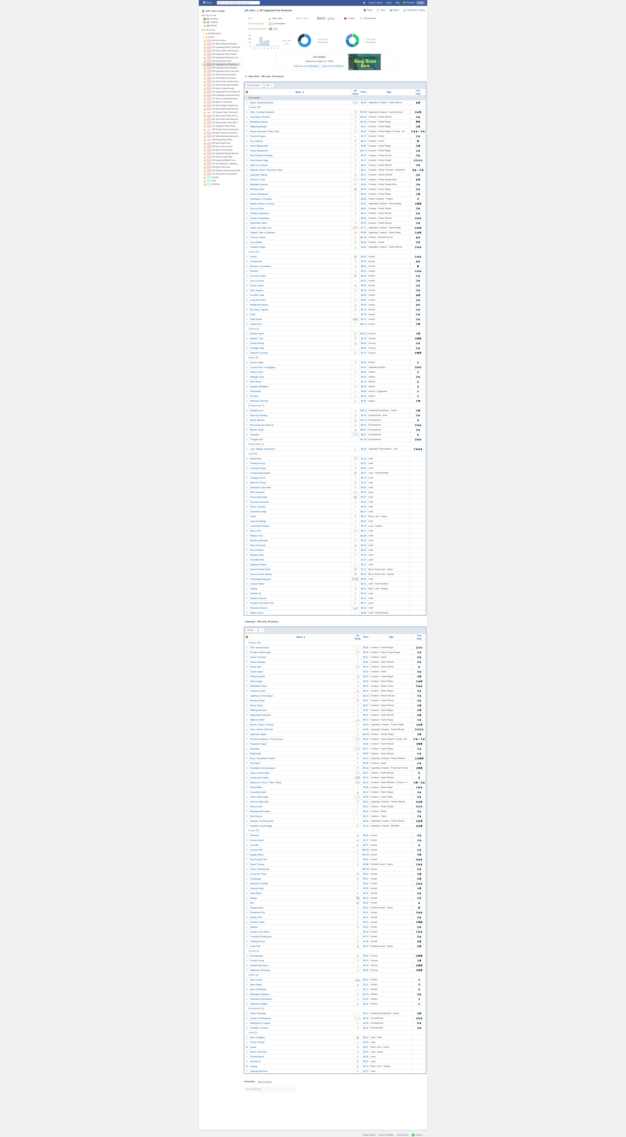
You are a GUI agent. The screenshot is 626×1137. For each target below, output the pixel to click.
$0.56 (365, 787)
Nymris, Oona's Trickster (262, 724)
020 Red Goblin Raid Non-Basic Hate (226, 109)
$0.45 (363, 131)
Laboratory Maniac (259, 174)
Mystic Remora (257, 420)
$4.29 (363, 223)
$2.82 (363, 203)
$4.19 (363, 126)
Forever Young (257, 960)
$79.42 (366, 768)
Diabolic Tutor (256, 338)
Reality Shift (256, 917)
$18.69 (366, 734)
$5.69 (363, 391)
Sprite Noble (256, 787)
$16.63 (363, 333)
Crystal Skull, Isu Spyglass (263, 367)
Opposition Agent (258, 734)
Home (209, 2)
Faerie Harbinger (258, 662)
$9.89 (363, 612)
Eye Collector (256, 141)
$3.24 (363, 213)
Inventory (214, 19)
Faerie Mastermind (259, 150)
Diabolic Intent (257, 333)
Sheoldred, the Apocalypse (263, 768)
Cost (418, 90)
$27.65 (366, 854)
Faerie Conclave (258, 506)
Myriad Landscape (259, 540)
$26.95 (363, 535)
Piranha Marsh (257, 1056)
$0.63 (363, 362)
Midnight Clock (257, 377)
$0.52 (363, 463)
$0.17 (365, 720)
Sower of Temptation (260, 218)
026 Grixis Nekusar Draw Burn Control (226, 133)
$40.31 (363, 324)
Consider (254, 845)
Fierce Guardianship (259, 869)
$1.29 (363, 338)
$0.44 (365, 667)
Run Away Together (259, 309)
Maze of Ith (255, 531)
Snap (252, 314)
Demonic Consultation (260, 266)
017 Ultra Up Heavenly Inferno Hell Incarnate (226, 98)
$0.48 (363, 343)
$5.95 (363, 300)
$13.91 (366, 994)
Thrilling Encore (257, 941)
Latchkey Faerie (257, 691)
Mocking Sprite (257, 189)
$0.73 (363, 477)
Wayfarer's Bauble (258, 1004)
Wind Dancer (256, 816)
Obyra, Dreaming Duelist (261, 102)
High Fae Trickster (259, 165)
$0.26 (365, 898)
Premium (418, 1135)
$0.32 (363, 492)
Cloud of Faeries (258, 136)
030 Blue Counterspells (222, 150)
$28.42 (366, 850)
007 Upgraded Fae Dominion (225, 64)
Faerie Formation (258, 657)
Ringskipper (255, 753)
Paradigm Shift (257, 348)
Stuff (214, 181)
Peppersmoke (256, 907)
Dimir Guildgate (257, 1037)
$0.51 (365, 657)
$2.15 (365, 826)
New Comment (264, 1081)
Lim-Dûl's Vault (257, 295)
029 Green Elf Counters (222, 146)
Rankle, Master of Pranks (262, 203)
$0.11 (363, 516)
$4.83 (363, 247)
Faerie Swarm (256, 671)
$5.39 (363, 290)
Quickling (254, 748)
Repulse (254, 927)
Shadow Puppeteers (259, 213)
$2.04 (365, 1052)
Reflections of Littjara (260, 1023)
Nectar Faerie (256, 705)
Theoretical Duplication (261, 936)
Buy (332, 18)
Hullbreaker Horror (258, 686)
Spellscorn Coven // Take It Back (266, 782)
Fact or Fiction (257, 280)
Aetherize (254, 835)
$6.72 (363, 564)
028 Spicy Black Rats (221, 143)
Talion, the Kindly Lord (260, 227)
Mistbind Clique (257, 700)
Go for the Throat (258, 874)
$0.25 (365, 782)
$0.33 (363, 319)
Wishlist (213, 25)
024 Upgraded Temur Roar (224, 126)
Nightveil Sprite (257, 720)
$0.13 (365, 758)
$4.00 (363, 146)
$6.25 (365, 686)
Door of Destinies (258, 989)
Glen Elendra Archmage (261, 155)
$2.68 (363, 261)
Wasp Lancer (256, 806)
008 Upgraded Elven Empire (224, 68)
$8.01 (363, 208)
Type (389, 92)
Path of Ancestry (258, 545)
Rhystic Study (257, 430)
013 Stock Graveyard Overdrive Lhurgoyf (226, 85)
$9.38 (363, 449)
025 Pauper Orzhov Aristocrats (225, 129)
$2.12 (365, 1071)
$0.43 (363, 377)
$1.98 (363, 401)
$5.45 (363, 348)
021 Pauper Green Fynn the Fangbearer (226, 112)
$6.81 (363, 266)
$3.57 (365, 700)
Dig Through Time (258, 859)
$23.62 (366, 695)
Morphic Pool (256, 535)
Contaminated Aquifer (260, 473)
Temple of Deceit (258, 598)
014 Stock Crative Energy (223, 88)
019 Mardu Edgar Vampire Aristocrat (226, 105)
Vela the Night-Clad (259, 801)
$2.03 (363, 367)
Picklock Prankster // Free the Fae (266, 739)
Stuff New (216, 184)
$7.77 (363, 227)
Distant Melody (257, 343)
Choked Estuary (257, 463)
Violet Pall (255, 946)
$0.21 (365, 816)
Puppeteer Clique (258, 744)
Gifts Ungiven (256, 290)
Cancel (253, 256)
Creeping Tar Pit (257, 477)
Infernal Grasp (257, 888)
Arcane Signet (257, 362)
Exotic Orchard (257, 1042)
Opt (252, 903)
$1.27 (363, 160)
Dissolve (254, 271)
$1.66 (365, 729)
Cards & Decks (375, 2)
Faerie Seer (255, 667)
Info (275, 29)
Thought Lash (256, 439)
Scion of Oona (257, 208)
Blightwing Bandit (258, 126)
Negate (253, 898)
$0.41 (363, 584)
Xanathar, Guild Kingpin (261, 826)
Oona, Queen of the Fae (261, 729)
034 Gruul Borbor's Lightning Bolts (226, 164)
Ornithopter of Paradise (261, 199)
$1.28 (363, 458)
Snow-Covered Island (260, 569)
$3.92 (365, 662)
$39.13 (363, 410)
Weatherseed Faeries (260, 811)
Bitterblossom (256, 410)
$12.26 (363, 439)
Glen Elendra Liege (259, 160)
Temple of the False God (262, 603)
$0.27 (363, 497)
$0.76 (363, 506)
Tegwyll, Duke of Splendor (262, 232)
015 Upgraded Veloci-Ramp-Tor (226, 92)
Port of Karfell (256, 550)
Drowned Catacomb (259, 502)
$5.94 (363, 184)
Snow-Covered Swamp (261, 574)
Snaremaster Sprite (259, 777)
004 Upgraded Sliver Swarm (224, 54)
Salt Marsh (255, 1061)
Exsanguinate (256, 955)
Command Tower (258, 468)
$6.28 (365, 1018)
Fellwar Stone (256, 372)
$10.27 (363, 511)
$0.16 (363, 309)
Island (253, 516)
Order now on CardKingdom (306, 66)
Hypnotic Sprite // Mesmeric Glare (266, 170)
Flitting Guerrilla (257, 676)
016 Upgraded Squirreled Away (226, 95)
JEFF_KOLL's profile (215, 11)
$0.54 (365, 821)
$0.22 (363, 598)
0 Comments (370, 18)
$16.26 (363, 121)
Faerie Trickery (257, 864)
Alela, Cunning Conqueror (262, 112)
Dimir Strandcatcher (259, 647)
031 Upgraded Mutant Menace (225, 153)
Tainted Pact (256, 324)
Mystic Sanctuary (258, 1052)
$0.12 (363, 170)
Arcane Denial (256, 840)
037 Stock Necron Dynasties (224, 174)
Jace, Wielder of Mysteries (263, 449)
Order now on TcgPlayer (333, 66)
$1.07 (365, 893)
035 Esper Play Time (221, 167)
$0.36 (363, 102)
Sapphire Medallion (259, 386)
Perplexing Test (257, 912)
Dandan (215, 177)
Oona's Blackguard (259, 194)
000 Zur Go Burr (219, 40)
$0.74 (363, 574)
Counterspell (256, 261)
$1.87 (363, 555)
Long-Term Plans (258, 300)
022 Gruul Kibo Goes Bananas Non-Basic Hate (226, 119)
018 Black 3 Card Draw (222, 102)
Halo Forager (256, 681)
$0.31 (365, 715)
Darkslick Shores (258, 482)
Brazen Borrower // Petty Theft (264, 131)
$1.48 (365, 941)
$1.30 (363, 559)
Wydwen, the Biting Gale (262, 821)
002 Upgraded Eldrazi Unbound (226, 47)
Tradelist (214, 22)
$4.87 (363, 165)
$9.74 (363, 155)
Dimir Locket (256, 980)
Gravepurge (255, 878)
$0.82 (363, 285)
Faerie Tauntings (258, 1013)
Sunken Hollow (257, 584)
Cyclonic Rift (256, 850)
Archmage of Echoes (260, 117)
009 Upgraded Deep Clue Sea (225, 71)
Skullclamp (255, 391)
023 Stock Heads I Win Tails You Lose (226, 122)
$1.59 (363, 593)
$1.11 (363, 569)
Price (363, 92)
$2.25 (363, 482)
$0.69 (365, 835)
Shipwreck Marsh (258, 564)
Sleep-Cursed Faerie (259, 773)
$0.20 (363, 141)
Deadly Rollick (257, 854)
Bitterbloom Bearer (259, 121)
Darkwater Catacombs (260, 487)
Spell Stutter (256, 319)
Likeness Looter (257, 179)
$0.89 (365, 647)
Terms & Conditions (386, 1135)
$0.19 (363, 545)
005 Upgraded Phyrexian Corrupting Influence (226, 57)
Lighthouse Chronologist (261, 695)
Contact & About (369, 1135)
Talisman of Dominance (261, 999)
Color (418, 94)
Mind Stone (255, 381)
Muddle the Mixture (259, 305)
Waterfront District (258, 608)
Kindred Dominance (259, 965)
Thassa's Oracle (258, 237)
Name (299, 92)
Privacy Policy (403, 1135)
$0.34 (363, 256)
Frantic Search (257, 285)
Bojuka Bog (255, 458)
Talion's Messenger (259, 797)
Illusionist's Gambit (259, 883)
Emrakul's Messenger (260, 652)
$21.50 (363, 237)
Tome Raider (256, 242)
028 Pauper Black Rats (222, 140)
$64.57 (363, 430)
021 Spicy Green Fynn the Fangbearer (226, 116)
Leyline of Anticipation (260, 1018)
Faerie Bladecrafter (259, 146)
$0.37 (363, 174)
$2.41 (365, 1013)
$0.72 (363, 136)
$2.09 (363, 305)
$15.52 (363, 117)
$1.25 (363, 353)
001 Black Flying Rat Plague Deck (226, 44)
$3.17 (365, 989)
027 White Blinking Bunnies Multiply (226, 136)
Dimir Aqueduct (257, 492)
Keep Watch (256, 893)
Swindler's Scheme (259, 1028)
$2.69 (363, 218)
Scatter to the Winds (260, 931)
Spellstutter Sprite (258, 223)
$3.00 (363, 179)
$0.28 (365, 652)
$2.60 (363, 295)
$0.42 (363, 194)
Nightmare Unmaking (260, 970)
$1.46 (363, 396)
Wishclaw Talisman (259, 401)
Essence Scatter (258, 276)
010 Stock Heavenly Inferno (224, 75)
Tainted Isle (255, 593)
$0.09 (363, 242)
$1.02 (365, 999)
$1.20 (363, 502)
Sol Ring (254, 396)
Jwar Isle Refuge (258, 521)
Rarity (355, 94)
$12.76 (363, 150)
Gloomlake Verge (258, 511)
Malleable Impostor (259, 184)
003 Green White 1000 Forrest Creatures (226, 51)
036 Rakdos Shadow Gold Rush (226, 170)
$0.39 (363, 415)
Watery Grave (256, 612)
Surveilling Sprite (258, 792)
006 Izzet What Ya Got (221, 61)
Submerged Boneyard (260, 579)
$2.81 (365, 710)
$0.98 (363, 372)
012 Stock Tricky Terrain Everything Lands (226, 81)
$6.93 (363, 386)
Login (420, 2)
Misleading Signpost (259, 994)
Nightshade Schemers (260, 715)
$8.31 (363, 531)
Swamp (253, 588)
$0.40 (363, 199)
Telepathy (254, 434)
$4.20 (363, 314)
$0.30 (365, 907)
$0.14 (363, 588)
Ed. (355, 90)
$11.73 (363, 420)
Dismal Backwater (258, 497)
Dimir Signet (256, 984)
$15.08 (363, 112)
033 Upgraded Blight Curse (224, 160)
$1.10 (363, 526)
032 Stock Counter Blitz (222, 157)
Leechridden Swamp (259, 526)
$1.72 (365, 840)
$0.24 (363, 550)
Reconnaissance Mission (262, 425)
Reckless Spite (257, 922)
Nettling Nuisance (258, 710)
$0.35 (363, 487)
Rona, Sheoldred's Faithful (262, 758)
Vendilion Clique (257, 247)
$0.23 (363, 271)
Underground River (259, 1071)
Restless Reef (257, 555)
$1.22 (365, 984)
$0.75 (363, 381)
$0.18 (365, 931)
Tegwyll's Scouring (259, 353)
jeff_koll (249, 10)
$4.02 (365, 965)
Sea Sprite (255, 763)
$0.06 (363, 579)
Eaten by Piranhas (259, 415)
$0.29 (365, 681)
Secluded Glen (257, 559)
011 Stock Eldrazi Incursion (224, 78)
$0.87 (363, 434)
